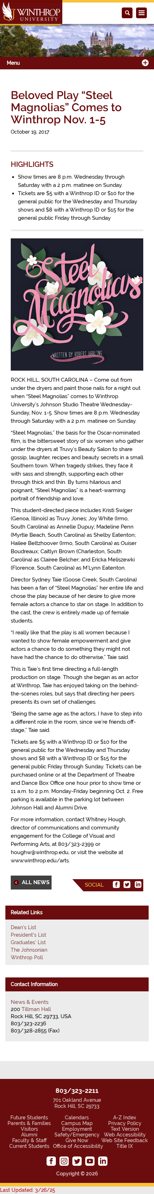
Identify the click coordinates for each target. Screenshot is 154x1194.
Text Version (125, 1129)
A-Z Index (124, 1117)
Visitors (29, 1129)
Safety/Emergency (77, 1135)
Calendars (77, 1117)
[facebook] (116, 884)
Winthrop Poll (27, 957)
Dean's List (23, 927)
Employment (77, 1129)
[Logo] (31, 12)
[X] (127, 884)
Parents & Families (29, 1123)
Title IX (124, 1146)
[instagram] (64, 1161)
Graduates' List (28, 942)
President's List (28, 935)
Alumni (29, 1135)
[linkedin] (137, 884)
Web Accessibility (125, 1135)
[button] (11, 31)
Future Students (29, 1117)
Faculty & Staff (29, 1140)
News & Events (29, 1002)
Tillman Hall (36, 1009)
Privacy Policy (124, 1123)
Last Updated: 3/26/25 (27, 1190)
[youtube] (90, 1161)
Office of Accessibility (78, 1146)
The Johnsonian (29, 950)
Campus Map (77, 1123)
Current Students (29, 1146)
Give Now (77, 1140)
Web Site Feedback (124, 1140)
